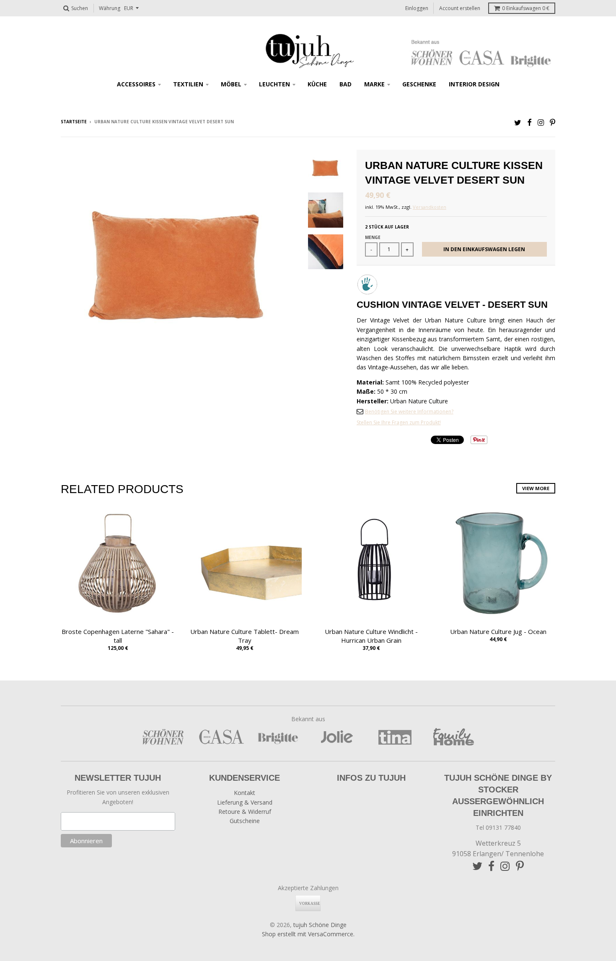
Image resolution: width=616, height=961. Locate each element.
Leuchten (274, 84)
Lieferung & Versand (244, 802)
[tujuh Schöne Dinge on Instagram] (541, 122)
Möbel (231, 84)
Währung (109, 8)
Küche (317, 84)
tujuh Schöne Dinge (320, 925)
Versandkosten (429, 207)
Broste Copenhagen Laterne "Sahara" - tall (118, 635)
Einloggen (416, 8)
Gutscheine (245, 821)
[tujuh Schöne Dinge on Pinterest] (552, 122)
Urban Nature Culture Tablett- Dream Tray (244, 635)
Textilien (188, 84)
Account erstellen (459, 8)
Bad (345, 84)
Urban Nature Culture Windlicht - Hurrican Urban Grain (371, 635)
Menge (372, 237)
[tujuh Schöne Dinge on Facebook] (529, 122)
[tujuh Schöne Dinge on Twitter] (517, 122)
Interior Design (474, 84)
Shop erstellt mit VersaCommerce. (308, 934)
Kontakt (244, 793)
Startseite (74, 122)
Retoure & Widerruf (244, 812)
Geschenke (419, 84)
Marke (374, 84)
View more (535, 488)
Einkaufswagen (525, 8)
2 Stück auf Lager (387, 227)
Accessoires (136, 84)
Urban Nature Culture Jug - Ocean (498, 631)
